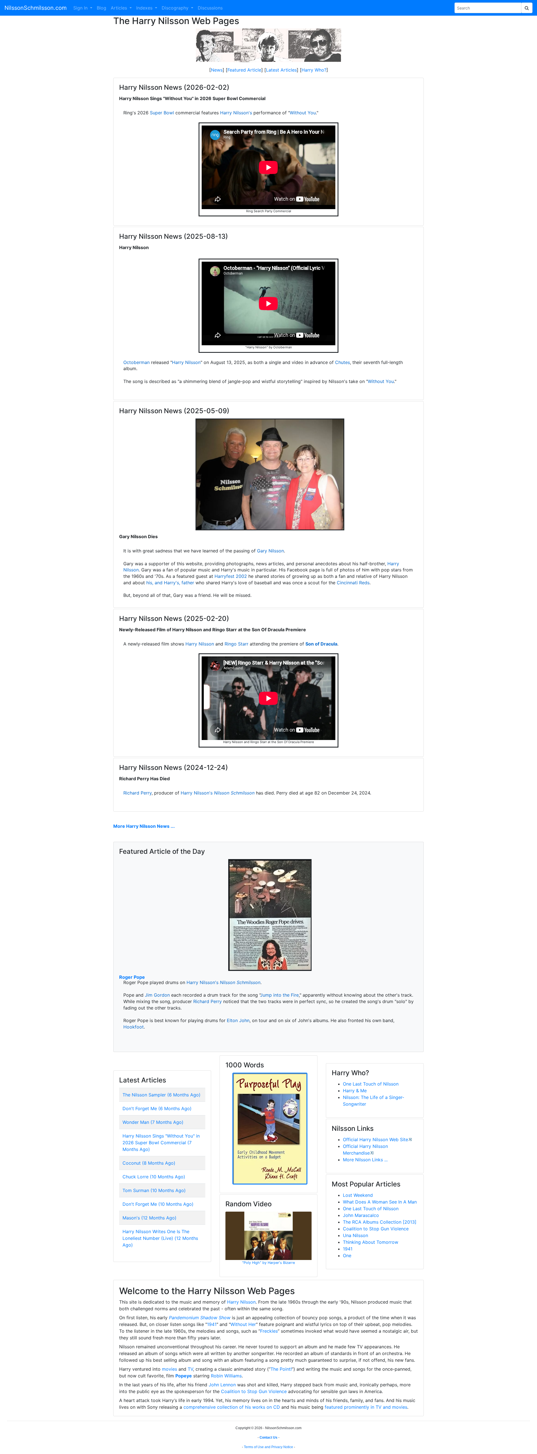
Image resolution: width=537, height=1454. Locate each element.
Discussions (210, 8)
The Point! (281, 1369)
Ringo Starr (236, 644)
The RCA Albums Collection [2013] (379, 1222)
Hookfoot (133, 1027)
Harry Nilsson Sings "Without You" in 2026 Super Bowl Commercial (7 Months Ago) (161, 1142)
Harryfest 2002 (231, 576)
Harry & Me (355, 1090)
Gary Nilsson (270, 551)
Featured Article (244, 70)
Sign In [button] (81, 8)
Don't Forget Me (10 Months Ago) (158, 1204)
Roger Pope (132, 977)
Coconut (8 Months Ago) (149, 1163)
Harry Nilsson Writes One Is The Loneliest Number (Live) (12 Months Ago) (160, 1238)
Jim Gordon (157, 995)
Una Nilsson (355, 1235)
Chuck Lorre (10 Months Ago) (154, 1176)
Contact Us (268, 1437)
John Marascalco (361, 1215)
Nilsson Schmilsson (234, 793)
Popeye (183, 1376)
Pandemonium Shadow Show (199, 1317)
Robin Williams (226, 1376)
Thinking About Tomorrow (370, 1242)
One (347, 1255)
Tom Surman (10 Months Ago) (154, 1190)
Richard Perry (137, 793)
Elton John (238, 1020)
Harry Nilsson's (236, 112)
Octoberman (136, 362)
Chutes (342, 362)
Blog (101, 8)
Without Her (243, 1324)
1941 (347, 1249)
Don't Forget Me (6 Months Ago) (157, 1108)
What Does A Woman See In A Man (380, 1202)
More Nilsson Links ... (365, 1159)
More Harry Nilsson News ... (144, 826)
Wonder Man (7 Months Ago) (153, 1122)
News (217, 70)
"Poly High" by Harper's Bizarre (268, 1263)
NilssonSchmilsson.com (35, 7)
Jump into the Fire (279, 995)
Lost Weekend (358, 1195)
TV (190, 1369)
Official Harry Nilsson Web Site (375, 1139)
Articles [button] (119, 8)
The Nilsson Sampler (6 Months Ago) (162, 1095)
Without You (303, 112)
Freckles (269, 1331)
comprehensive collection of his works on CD (231, 1407)
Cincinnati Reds (353, 582)
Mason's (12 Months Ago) (149, 1218)
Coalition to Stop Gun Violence (376, 1228)
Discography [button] (176, 8)
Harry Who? (314, 70)
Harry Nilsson (186, 362)
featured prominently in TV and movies (366, 1407)
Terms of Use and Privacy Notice (268, 1447)
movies (169, 1369)
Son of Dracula (321, 644)
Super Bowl (162, 112)
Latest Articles (281, 70)
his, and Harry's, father (170, 582)
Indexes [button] (145, 8)
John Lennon (222, 1384)
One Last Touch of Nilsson (371, 1084)
